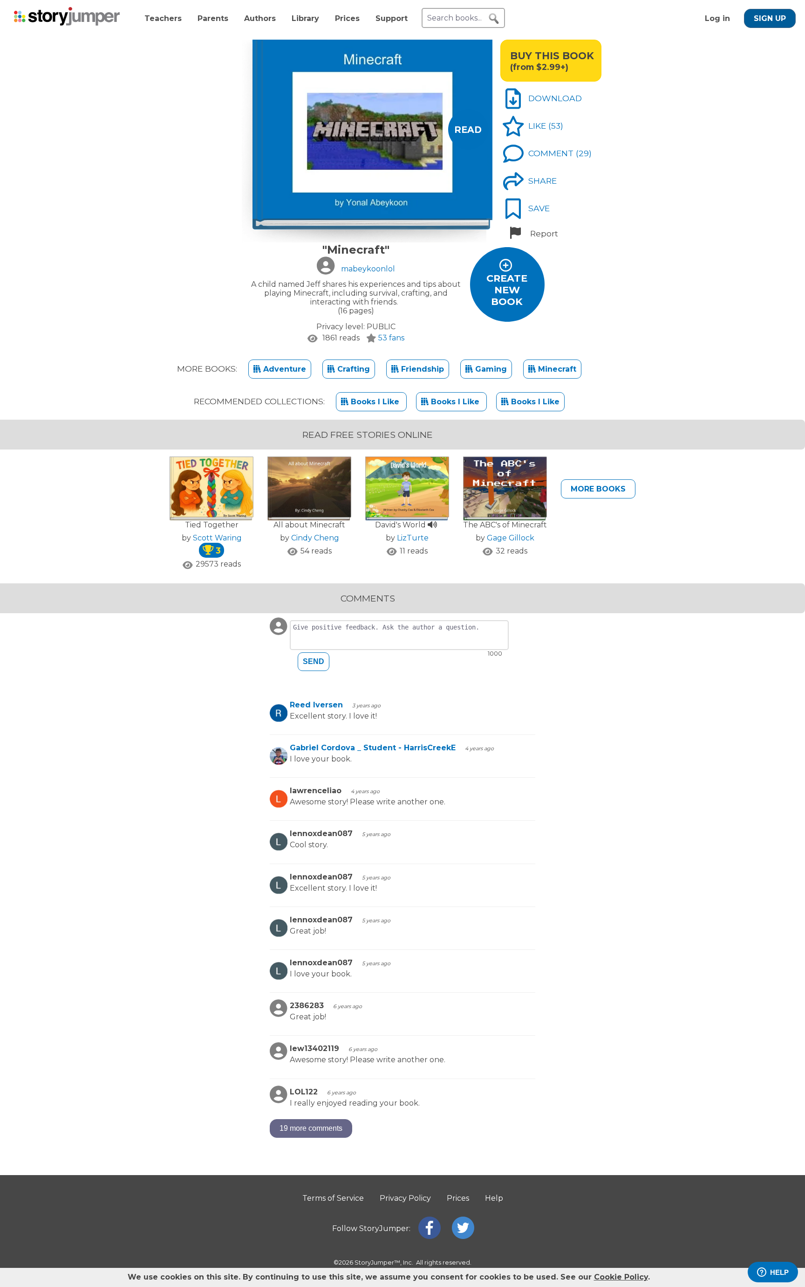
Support (391, 18)
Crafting (352, 369)
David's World (401, 524)
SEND (313, 661)
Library (305, 18)
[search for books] (493, 18)
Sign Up (770, 18)
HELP (779, 1272)
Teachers (163, 18)
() (555, 126)
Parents (213, 18)
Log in (717, 18)
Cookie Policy (621, 1277)
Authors (260, 18)
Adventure (283, 369)
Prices (347, 18)
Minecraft (556, 369)
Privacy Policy (405, 1198)
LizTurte (413, 537)
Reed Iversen (316, 704)
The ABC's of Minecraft (505, 524)
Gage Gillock (510, 537)
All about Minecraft (309, 524)
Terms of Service (333, 1198)
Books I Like (375, 401)
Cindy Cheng (315, 537)
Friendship (421, 369)
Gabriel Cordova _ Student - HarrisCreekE (373, 747)
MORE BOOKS (598, 488)
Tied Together (212, 524)
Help (494, 1198)
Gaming (490, 369)
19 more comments (311, 1128)
